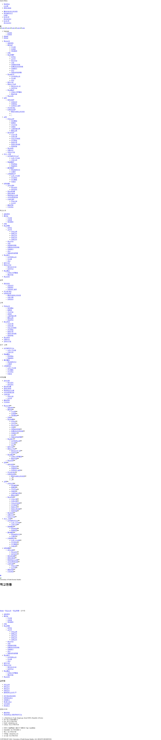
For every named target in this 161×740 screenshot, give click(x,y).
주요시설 (10, 396)
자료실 (9, 374)
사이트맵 (7, 704)
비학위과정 (7, 293)
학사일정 (7, 337)
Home (2, 610)
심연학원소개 (11, 257)
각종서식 (7, 339)
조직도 (9, 227)
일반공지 (10, 384)
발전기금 (7, 263)
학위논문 (10, 331)
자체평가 (10, 249)
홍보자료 (10, 274)
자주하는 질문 (12, 289)
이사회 (9, 259)
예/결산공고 (8, 702)
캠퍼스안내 (7, 265)
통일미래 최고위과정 (11, 11)
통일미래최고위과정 (14, 295)
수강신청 (10, 324)
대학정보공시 (8, 698)
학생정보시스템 (9, 390)
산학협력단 (7, 366)
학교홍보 (7, 271)
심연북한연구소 (9, 348)
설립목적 (7, 214)
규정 (8, 243)
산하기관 (10, 352)
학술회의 (10, 358)
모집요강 (10, 285)
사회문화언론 (11, 316)
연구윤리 (10, 372)
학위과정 (7, 283)
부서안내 (10, 241)
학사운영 (7, 322)
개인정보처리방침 (10, 696)
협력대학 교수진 (9, 692)
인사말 (9, 218)
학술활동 (7, 354)
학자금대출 (7, 386)
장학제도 (10, 287)
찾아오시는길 (11, 267)
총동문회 (7, 400)
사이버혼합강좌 (9, 392)
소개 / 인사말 (11, 350)
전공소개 (7, 306)
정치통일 (10, 308)
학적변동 (10, 335)
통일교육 (10, 318)
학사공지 (10, 382)
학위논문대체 (11, 333)
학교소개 (8, 610)
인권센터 (7, 402)
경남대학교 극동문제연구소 (13, 714)
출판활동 (7, 360)
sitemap (6, 36)
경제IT (9, 314)
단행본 (9, 364)
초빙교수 (14, 237)
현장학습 (10, 356)
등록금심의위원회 (13, 247)
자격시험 (10, 325)
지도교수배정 (11, 327)
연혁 (5, 224)
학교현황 (7, 225)
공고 (8, 251)
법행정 (9, 310)
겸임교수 (14, 235)
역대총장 (10, 222)
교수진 (9, 229)
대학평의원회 (11, 245)
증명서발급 (7, 8)
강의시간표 (7, 341)
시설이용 (7, 394)
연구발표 (10, 329)
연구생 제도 (8, 291)
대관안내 (10, 269)
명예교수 (14, 233)
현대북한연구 (11, 362)
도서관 (9, 398)
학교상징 (7, 276)
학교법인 (7, 255)
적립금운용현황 (12, 253)
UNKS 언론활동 (12, 273)
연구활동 (10, 370)
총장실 (6, 216)
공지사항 (7, 380)
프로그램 (10, 297)
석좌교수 (14, 239)
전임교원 (14, 231)
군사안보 (10, 312)
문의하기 (7, 706)
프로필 (9, 220)
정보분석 (10, 320)
